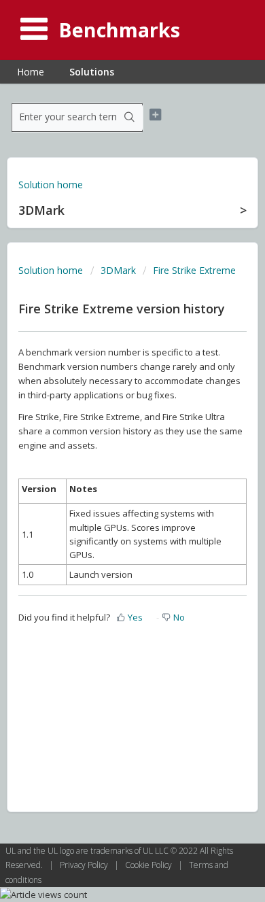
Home (30, 71)
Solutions (91, 71)
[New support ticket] (155, 115)
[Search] (129, 117)
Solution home (50, 184)
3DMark (118, 270)
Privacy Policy (85, 865)
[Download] (107, 445)
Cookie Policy (149, 865)
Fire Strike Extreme (194, 270)
